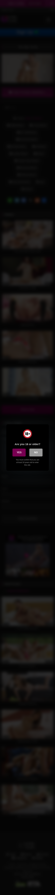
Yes (19, 452)
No (36, 452)
